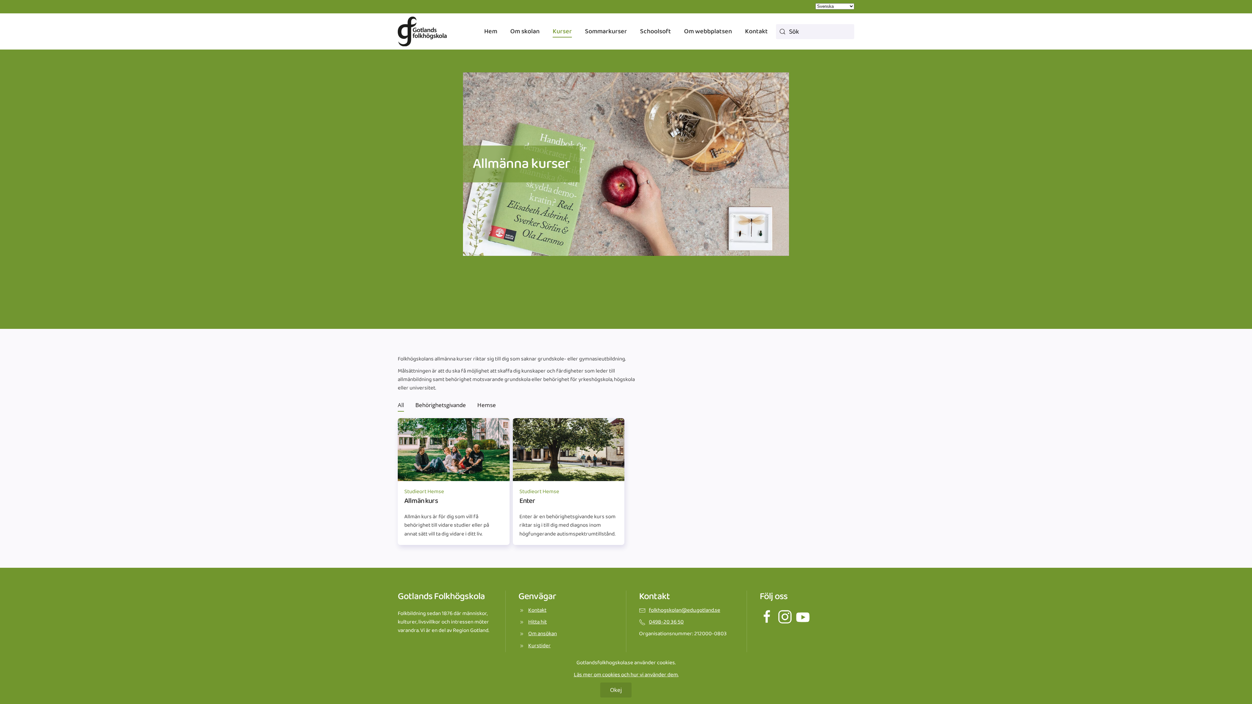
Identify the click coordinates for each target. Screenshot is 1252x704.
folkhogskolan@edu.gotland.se (684, 610)
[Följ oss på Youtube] (803, 616)
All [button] (401, 405)
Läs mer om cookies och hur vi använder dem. (626, 674)
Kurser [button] (562, 31)
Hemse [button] (486, 405)
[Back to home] (422, 31)
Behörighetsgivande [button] (440, 405)
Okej (616, 690)
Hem (490, 31)
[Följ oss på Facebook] (767, 616)
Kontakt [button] (756, 31)
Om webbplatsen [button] (708, 31)
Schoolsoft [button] (655, 31)
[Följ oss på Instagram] (785, 616)
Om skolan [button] (525, 31)
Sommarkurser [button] (606, 31)
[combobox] (815, 31)
